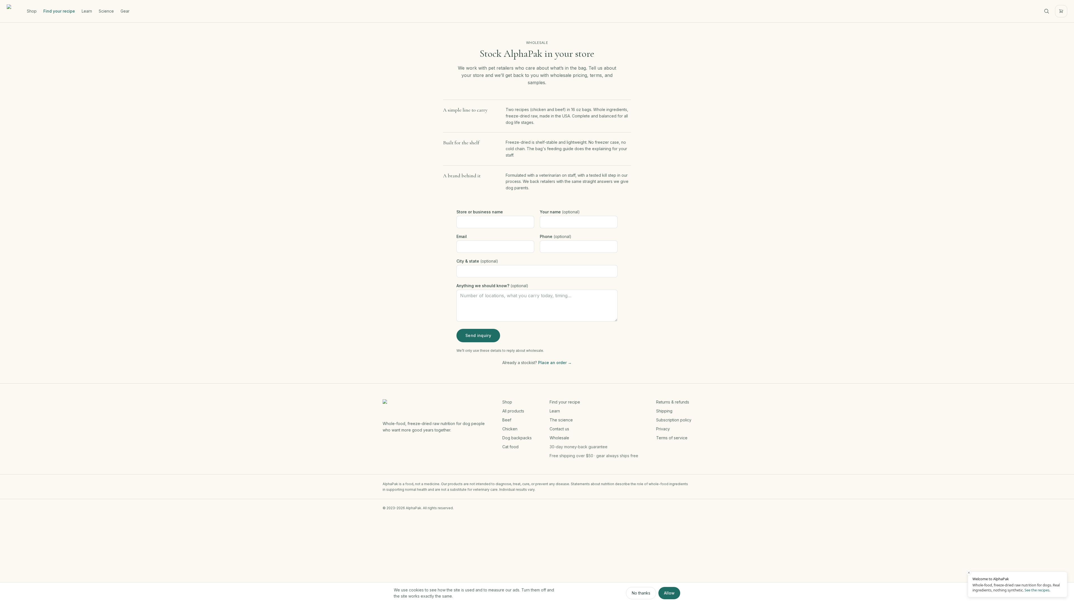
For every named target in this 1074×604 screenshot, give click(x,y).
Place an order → (555, 362)
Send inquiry (478, 335)
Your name (560, 211)
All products (513, 411)
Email (461, 236)
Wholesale (559, 437)
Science (106, 11)
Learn (87, 11)
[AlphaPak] (13, 11)
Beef (506, 419)
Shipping (664, 411)
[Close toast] (969, 572)
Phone (555, 236)
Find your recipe (59, 11)
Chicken (509, 428)
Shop (32, 11)
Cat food (510, 446)
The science (561, 419)
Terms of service (671, 437)
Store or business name (479, 211)
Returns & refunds (672, 402)
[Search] (1046, 11)
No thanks (641, 593)
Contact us (559, 428)
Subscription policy (673, 419)
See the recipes (1036, 590)
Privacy (663, 428)
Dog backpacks (517, 437)
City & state (477, 261)
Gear (125, 11)
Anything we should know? (492, 285)
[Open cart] (1061, 11)
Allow (669, 593)
